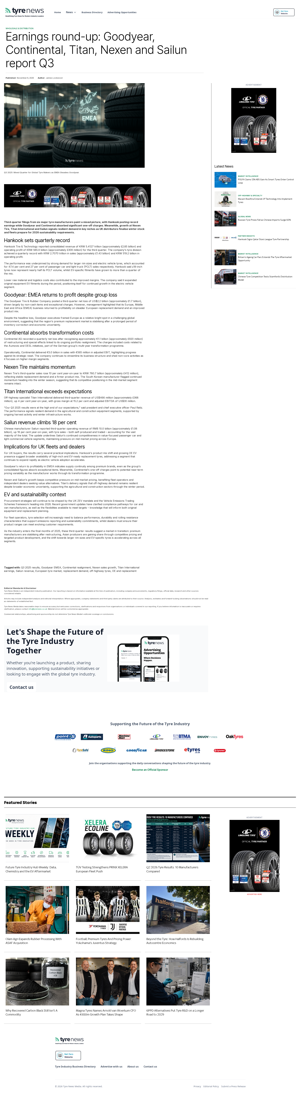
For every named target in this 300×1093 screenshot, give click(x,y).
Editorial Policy (211, 1086)
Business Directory (92, 12)
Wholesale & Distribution (19, 28)
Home (57, 12)
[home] (25, 12)
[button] (71, 12)
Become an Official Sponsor (150, 769)
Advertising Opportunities (122, 12)
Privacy (197, 1086)
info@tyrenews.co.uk (38, 609)
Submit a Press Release (233, 1086)
